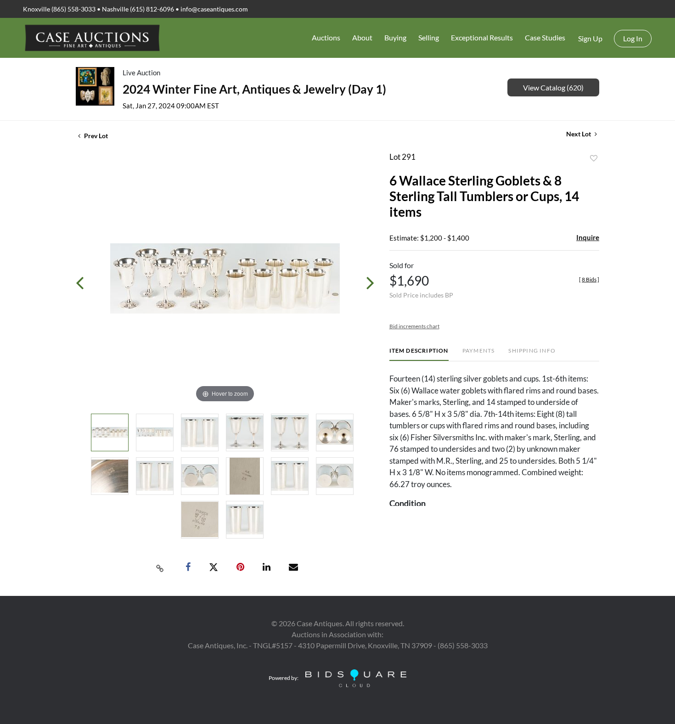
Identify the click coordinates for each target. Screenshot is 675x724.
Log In (632, 38)
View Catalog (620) (553, 87)
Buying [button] (395, 37)
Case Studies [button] (545, 37)
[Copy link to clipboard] (160, 567)
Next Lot (579, 134)
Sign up (590, 38)
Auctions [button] (326, 37)
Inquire (587, 237)
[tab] (419, 354)
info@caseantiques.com (214, 9)
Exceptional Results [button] (482, 37)
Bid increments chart (414, 326)
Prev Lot (95, 136)
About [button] (362, 37)
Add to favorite (593, 158)
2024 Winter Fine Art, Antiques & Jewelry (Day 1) (254, 89)
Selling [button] (428, 37)
